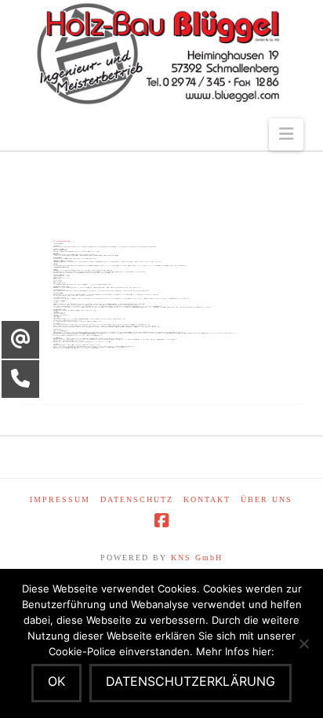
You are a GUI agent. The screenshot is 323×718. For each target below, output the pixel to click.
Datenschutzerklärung (190, 681)
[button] (286, 134)
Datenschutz (136, 499)
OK (56, 681)
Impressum (60, 499)
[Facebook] (161, 520)
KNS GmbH (197, 557)
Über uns (266, 499)
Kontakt (206, 499)
